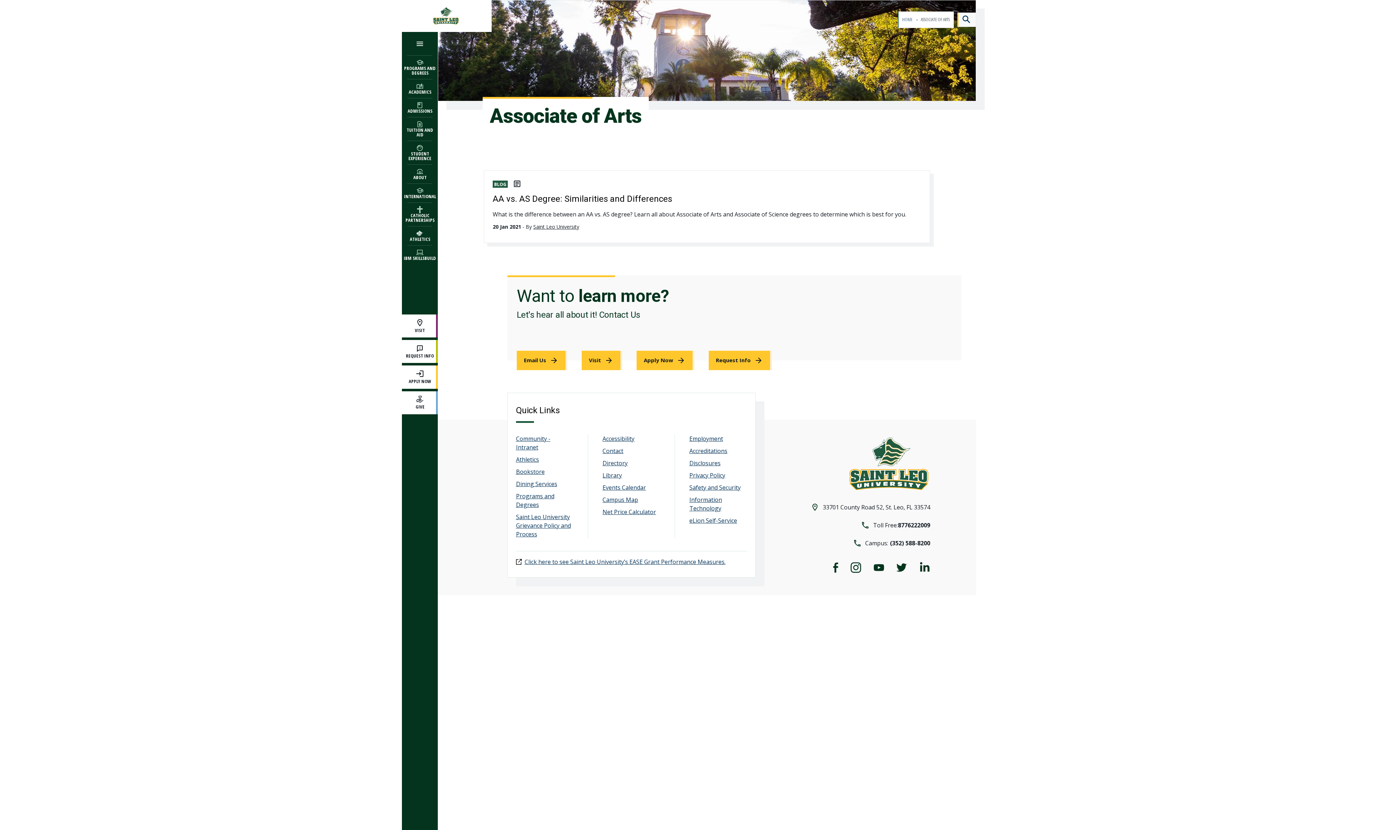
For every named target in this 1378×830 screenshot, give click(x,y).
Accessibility (618, 439)
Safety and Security (715, 487)
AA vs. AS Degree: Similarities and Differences (582, 199)
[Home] (446, 16)
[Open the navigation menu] (420, 43)
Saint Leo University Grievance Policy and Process (543, 525)
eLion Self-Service (713, 520)
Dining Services (536, 484)
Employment (706, 439)
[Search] (966, 20)
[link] (542, 360)
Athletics (527, 459)
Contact (613, 451)
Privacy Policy (707, 475)
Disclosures (705, 463)
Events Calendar (624, 487)
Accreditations (708, 451)
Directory (615, 463)
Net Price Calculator (629, 512)
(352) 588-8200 (910, 543)
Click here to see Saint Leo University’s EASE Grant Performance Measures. (625, 562)
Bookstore (530, 472)
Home (907, 19)
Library (612, 475)
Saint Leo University (556, 226)
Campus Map (620, 500)
